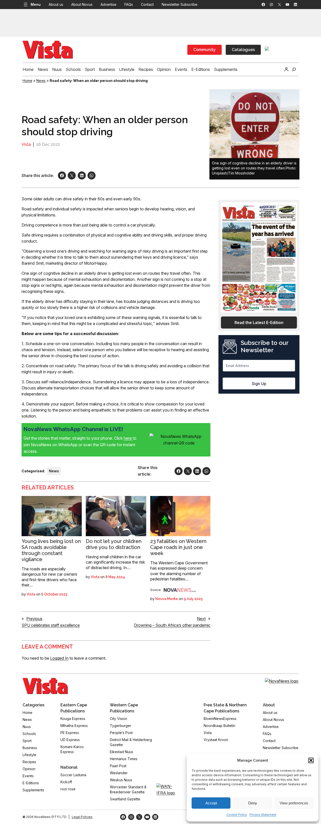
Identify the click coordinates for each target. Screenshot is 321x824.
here (128, 438)
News (41, 80)
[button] (310, 760)
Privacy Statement (263, 814)
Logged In (59, 658)
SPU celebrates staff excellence (51, 625)
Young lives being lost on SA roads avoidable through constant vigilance (51, 550)
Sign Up (259, 383)
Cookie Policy (236, 814)
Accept (211, 803)
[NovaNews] (180, 590)
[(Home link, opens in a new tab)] (45, 686)
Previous (34, 618)
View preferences (294, 803)
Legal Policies (82, 817)
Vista (26, 144)
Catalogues (243, 49)
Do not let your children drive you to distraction (113, 544)
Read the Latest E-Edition (258, 322)
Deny (252, 803)
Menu (36, 4)
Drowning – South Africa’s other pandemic (172, 625)
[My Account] (286, 69)
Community (204, 49)
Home (27, 80)
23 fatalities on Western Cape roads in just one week (178, 547)
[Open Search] (293, 69)
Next (201, 618)
